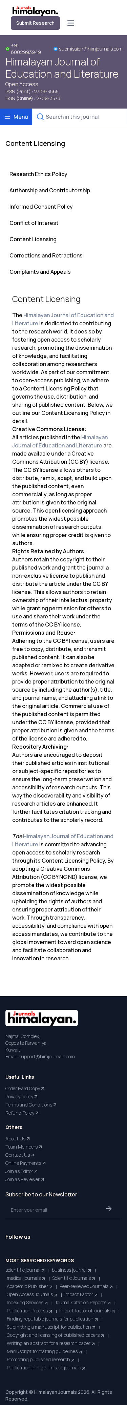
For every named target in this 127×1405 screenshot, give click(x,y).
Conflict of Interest (34, 223)
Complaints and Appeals (40, 271)
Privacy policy (19, 1096)
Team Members (21, 1146)
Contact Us (17, 1155)
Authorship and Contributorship (49, 190)
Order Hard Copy (22, 1088)
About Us (15, 1138)
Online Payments (23, 1163)
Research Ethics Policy (38, 174)
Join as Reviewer (22, 1179)
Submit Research (35, 23)
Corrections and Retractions (46, 255)
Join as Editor (19, 1171)
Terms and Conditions (28, 1104)
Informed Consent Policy (41, 206)
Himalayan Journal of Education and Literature (62, 68)
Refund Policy (19, 1113)
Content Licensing (33, 239)
